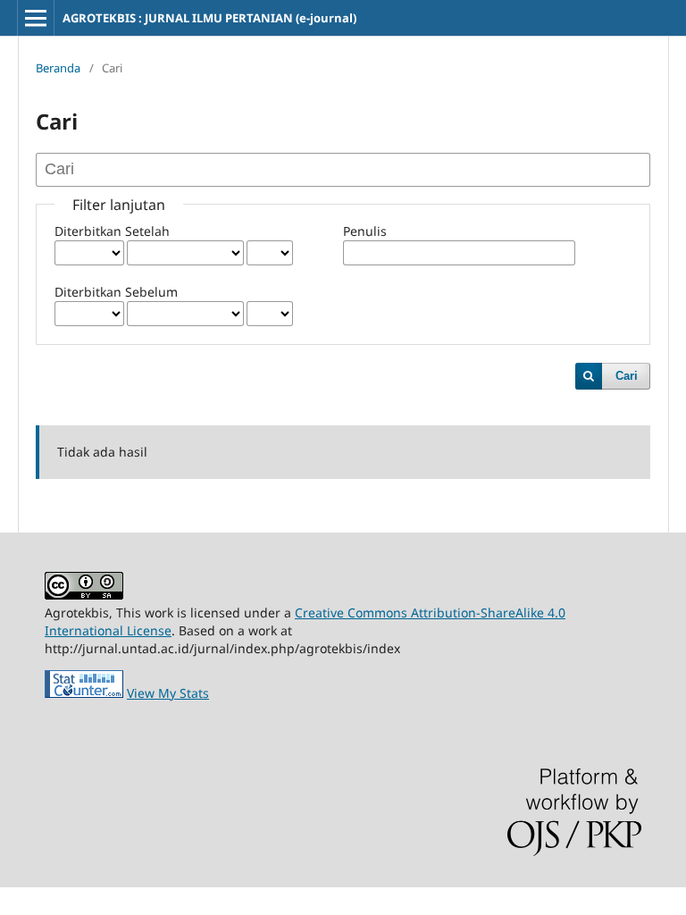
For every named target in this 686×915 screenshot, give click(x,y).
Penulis (365, 230)
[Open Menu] (36, 18)
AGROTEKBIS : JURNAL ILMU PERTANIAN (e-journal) (209, 18)
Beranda (58, 68)
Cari (626, 375)
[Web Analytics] (84, 692)
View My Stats (168, 692)
